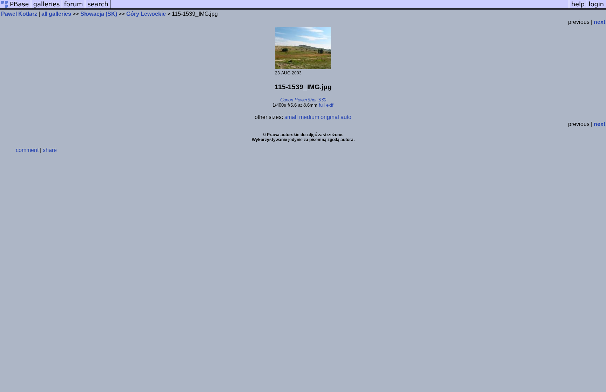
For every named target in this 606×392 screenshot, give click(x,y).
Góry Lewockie (146, 14)
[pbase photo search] (97, 8)
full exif (326, 105)
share (50, 150)
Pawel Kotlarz (19, 14)
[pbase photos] (15, 8)
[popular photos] (339, 8)
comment (27, 150)
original (330, 117)
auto (346, 117)
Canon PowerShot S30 (303, 99)
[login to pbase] (596, 8)
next (599, 22)
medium (309, 117)
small (291, 117)
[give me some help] (578, 8)
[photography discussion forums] (73, 8)
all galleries (56, 14)
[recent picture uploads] (46, 8)
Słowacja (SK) (98, 14)
